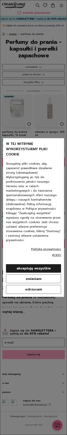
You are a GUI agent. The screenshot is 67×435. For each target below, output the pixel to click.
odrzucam (33, 289)
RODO (56, 255)
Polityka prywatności (46, 249)
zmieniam (34, 278)
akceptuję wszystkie (34, 268)
